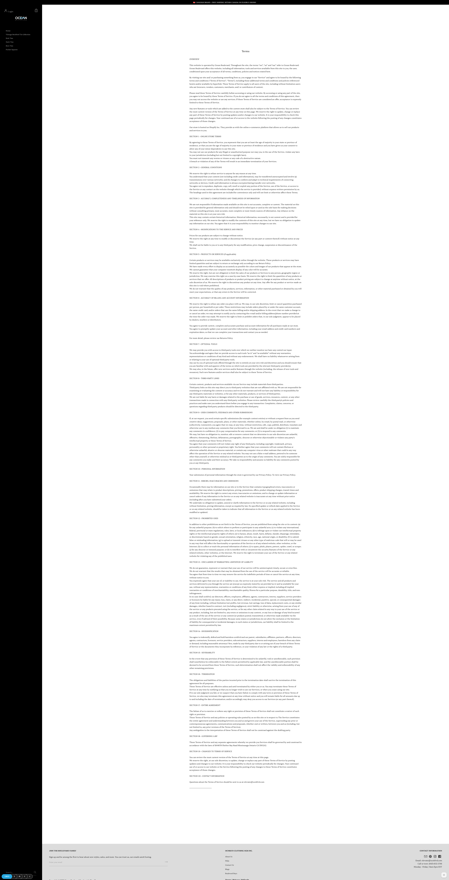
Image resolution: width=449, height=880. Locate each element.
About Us (228, 856)
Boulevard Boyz (231, 873)
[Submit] (166, 863)
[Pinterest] (430, 856)
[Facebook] (439, 856)
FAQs (227, 861)
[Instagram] (435, 856)
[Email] (425, 856)
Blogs (227, 869)
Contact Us (229, 865)
